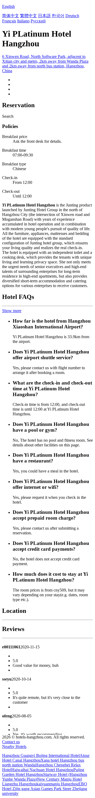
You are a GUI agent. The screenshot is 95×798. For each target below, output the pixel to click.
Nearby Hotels (14, 746)
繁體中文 (28, 15)
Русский (38, 21)
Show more (11, 310)
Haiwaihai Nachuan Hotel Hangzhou (42, 769)
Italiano (23, 21)
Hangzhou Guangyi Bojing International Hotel (41, 755)
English (8, 6)
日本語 (44, 15)
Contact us (11, 742)
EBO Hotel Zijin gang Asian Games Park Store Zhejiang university (44, 789)
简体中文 (10, 15)
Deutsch (72, 15)
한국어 (58, 15)
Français (9, 21)
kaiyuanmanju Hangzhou (57, 784)
